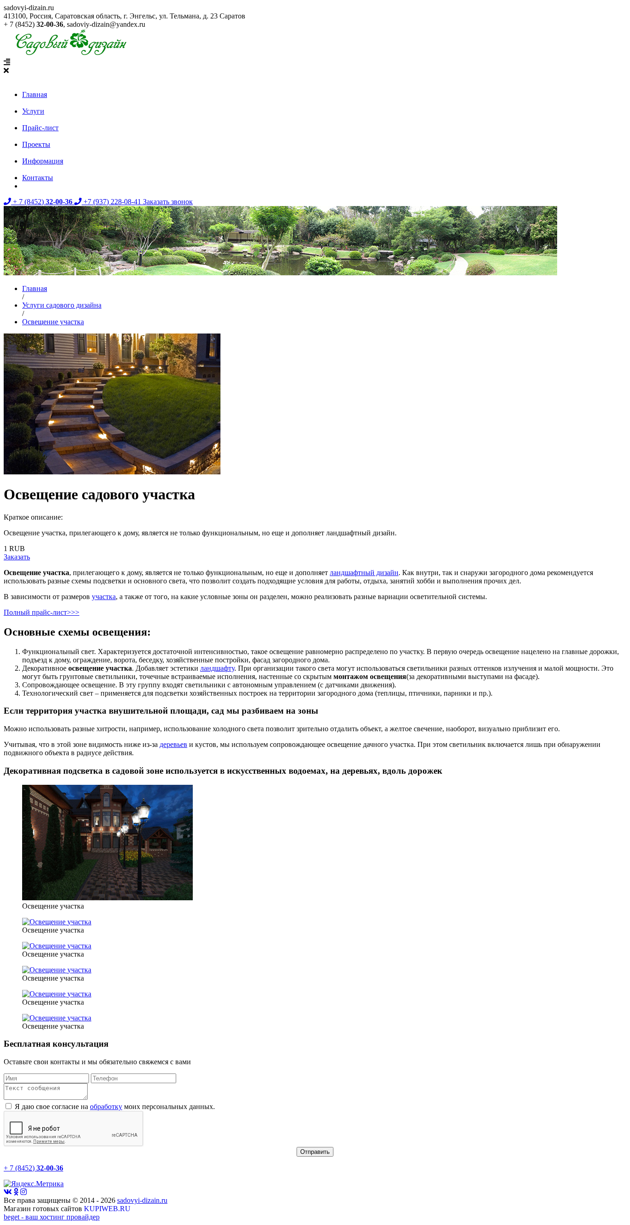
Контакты (37, 178)
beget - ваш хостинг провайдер (52, 1217)
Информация (42, 161)
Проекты (36, 144)
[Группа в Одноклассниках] (16, 1192)
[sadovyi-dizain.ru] (69, 54)
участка (104, 596)
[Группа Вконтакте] (8, 1192)
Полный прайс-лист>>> (41, 612)
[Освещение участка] (107, 898)
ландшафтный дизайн (364, 572)
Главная (34, 94)
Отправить (315, 1151)
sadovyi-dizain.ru (142, 1200)
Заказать (17, 557)
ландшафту (217, 668)
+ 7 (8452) (41, 202)
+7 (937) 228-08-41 (112, 202)
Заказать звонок (168, 202)
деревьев (173, 744)
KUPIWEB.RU (107, 1209)
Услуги (33, 111)
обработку (106, 1106)
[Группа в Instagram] (23, 1192)
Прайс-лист (40, 128)
